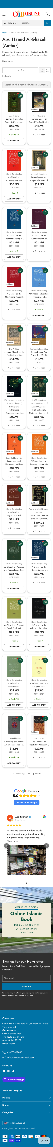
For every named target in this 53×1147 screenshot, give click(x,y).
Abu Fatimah (21, 816)
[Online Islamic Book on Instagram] (8, 1071)
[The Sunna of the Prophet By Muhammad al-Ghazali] (39, 725)
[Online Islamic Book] (26, 14)
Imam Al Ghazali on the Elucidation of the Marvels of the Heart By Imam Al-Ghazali (14, 357)
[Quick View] (20, 96)
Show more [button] (12, 841)
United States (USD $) (16, 1123)
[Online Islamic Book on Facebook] (4, 1071)
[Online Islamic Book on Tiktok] (13, 1071)
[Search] (47, 23)
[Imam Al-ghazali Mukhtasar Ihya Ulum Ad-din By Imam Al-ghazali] (14, 444)
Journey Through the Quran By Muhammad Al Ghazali (14, 121)
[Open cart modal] (48, 14)
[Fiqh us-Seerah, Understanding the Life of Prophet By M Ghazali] (39, 386)
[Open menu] (4, 14)
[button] (26, 802)
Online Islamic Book (27, 1128)
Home (4, 32)
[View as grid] (42, 70)
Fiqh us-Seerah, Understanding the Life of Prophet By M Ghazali (39, 414)
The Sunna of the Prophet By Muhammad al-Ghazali (39, 744)
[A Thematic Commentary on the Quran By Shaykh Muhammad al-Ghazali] (14, 386)
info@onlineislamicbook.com (20, 1057)
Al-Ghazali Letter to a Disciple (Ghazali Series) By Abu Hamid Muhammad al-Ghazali (39, 688)
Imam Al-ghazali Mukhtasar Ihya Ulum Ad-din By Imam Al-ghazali (14, 466)
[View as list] (47, 70)
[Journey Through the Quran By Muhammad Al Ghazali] (14, 102)
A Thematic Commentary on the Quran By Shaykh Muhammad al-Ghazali (14, 414)
